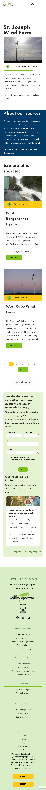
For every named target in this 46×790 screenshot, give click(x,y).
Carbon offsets (23, 645)
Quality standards (23, 717)
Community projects (23, 689)
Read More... (14, 257)
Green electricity (23, 634)
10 (34, 364)
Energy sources (23, 713)
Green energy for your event (23, 671)
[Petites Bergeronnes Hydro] (23, 188)
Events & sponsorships (23, 649)
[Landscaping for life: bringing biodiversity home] (23, 501)
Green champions (23, 693)
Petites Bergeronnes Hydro (17, 218)
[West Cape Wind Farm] (23, 281)
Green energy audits (23, 710)
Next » (23, 370)
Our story (23, 735)
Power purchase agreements (23, 641)
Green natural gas (23, 638)
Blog (23, 743)
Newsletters (23, 746)
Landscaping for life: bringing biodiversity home (21, 512)
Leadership (23, 739)
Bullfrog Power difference (23, 732)
